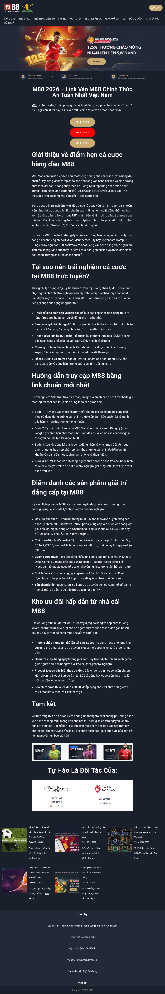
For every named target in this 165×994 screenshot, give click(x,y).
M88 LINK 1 (82, 122)
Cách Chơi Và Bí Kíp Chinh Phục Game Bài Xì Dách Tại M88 (146, 832)
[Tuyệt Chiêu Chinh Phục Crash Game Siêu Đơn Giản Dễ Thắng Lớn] (14, 882)
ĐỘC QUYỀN (135, 18)
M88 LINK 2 (82, 132)
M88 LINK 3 (82, 143)
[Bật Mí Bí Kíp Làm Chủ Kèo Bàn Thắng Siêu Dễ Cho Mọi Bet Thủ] (14, 841)
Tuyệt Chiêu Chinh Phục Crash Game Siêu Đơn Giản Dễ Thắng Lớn (39, 872)
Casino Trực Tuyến (70, 18)
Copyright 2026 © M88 (82, 990)
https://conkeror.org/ (87, 960)
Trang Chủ (8, 18)
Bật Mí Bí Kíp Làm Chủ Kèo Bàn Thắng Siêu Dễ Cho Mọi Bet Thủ (39, 832)
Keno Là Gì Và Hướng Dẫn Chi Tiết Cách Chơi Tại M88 (93, 832)
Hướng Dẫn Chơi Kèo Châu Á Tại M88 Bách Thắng (91, 872)
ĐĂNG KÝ (156, 7)
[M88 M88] (18, 8)
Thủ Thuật (9, 22)
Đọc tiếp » (36, 858)
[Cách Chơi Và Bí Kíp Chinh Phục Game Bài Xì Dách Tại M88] (120, 841)
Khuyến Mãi (152, 18)
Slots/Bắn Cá (93, 18)
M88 (34, 105)
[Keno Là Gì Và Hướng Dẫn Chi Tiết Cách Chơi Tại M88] (67, 841)
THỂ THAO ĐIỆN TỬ (44, 18)
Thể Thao (24, 18)
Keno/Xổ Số (112, 18)
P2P (124, 18)
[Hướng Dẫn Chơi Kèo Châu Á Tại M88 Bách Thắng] (67, 882)
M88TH (82, 982)
